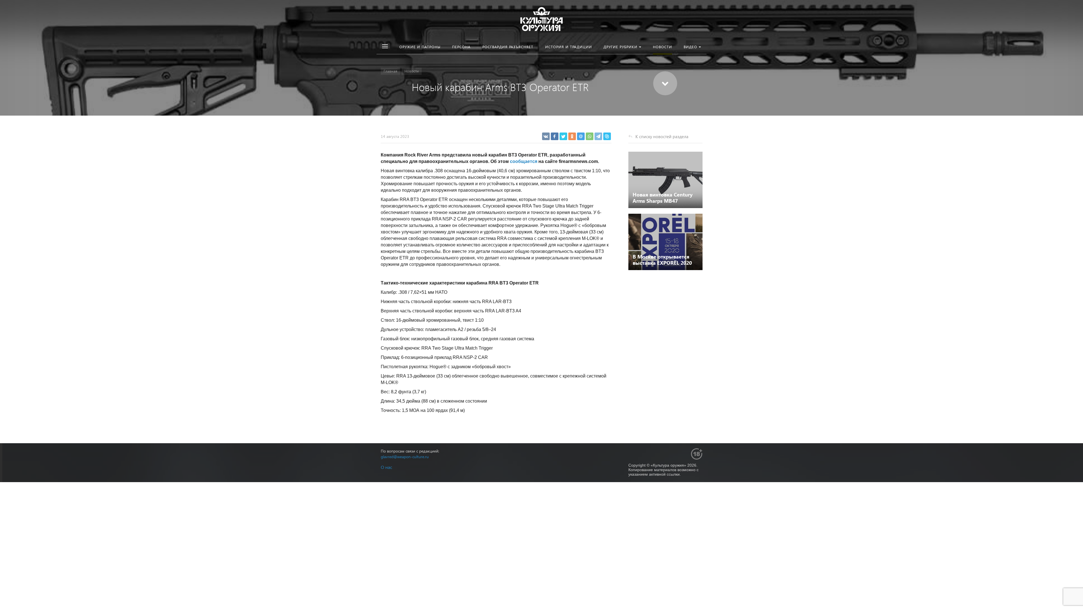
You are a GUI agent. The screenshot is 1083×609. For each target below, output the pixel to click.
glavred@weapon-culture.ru (405, 456)
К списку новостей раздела (661, 136)
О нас (386, 467)
